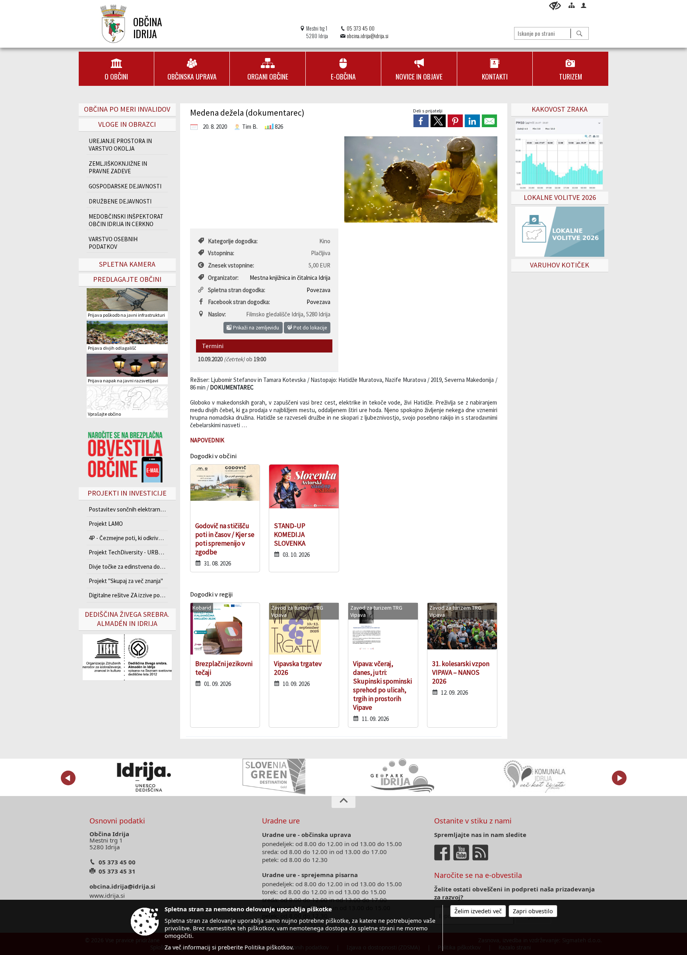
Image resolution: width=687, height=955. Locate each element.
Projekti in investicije (127, 493)
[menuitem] (116, 69)
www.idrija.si (107, 895)
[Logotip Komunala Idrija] (534, 776)
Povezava (318, 290)
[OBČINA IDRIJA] (113, 24)
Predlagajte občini (127, 279)
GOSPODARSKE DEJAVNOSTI (125, 186)
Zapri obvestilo (533, 911)
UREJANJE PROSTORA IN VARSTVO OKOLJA (120, 144)
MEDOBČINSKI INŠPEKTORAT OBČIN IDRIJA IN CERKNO (126, 220)
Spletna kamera (127, 264)
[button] (68, 778)
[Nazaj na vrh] (343, 802)
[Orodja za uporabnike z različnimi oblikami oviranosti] (555, 5)
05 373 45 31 (117, 871)
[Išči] (579, 33)
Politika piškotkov (268, 947)
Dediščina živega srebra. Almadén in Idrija (127, 619)
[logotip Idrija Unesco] (143, 776)
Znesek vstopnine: (231, 265)
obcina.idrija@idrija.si (367, 36)
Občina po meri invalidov (127, 109)
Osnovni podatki (117, 820)
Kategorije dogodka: (233, 241)
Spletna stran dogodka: (236, 290)
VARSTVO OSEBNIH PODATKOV (113, 242)
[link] (421, 120)
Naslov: (217, 314)
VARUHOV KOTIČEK (559, 264)
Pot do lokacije (309, 327)
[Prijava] (583, 5)
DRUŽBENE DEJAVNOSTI (120, 201)
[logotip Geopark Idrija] (404, 776)
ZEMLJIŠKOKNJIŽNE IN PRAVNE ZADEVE (118, 167)
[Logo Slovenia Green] (274, 776)
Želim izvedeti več (478, 911)
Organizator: (223, 277)
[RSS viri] (481, 852)
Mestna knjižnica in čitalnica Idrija (290, 277)
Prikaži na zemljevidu (255, 327)
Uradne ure (281, 820)
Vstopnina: (221, 253)
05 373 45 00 (361, 28)
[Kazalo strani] (572, 5)
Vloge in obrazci (127, 124)
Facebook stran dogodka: (239, 302)
